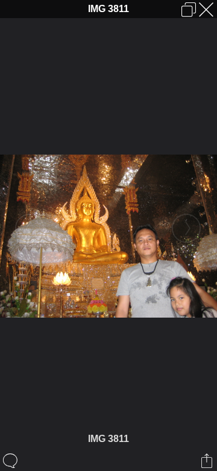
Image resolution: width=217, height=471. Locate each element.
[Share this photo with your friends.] (207, 460)
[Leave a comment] (11, 460)
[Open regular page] (188, 9)
